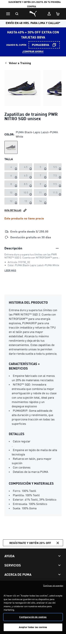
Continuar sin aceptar (53, 585)
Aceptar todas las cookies (33, 627)
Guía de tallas (12, 210)
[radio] (11, 147)
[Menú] (8, 13)
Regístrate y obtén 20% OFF (30, 543)
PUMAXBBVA (40, 44)
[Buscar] (17, 13)
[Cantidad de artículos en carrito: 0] (58, 13)
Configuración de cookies (33, 616)
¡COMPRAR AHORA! (33, 51)
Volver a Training (20, 63)
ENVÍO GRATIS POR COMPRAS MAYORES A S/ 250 (33, 4)
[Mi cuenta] (49, 13)
